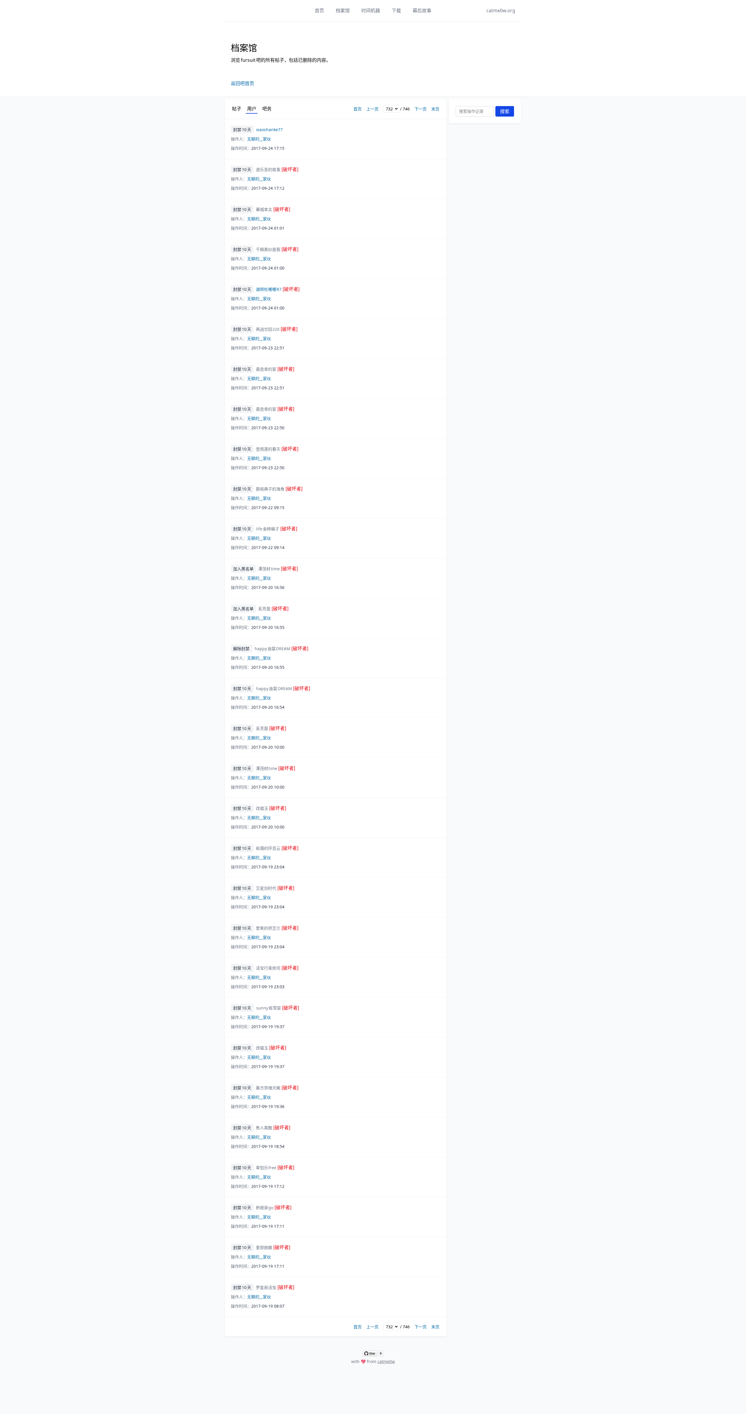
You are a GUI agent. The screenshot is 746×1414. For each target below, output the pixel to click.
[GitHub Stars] (373, 1353)
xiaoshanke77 (269, 129)
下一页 (420, 109)
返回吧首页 (242, 83)
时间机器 (370, 10)
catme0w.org (500, 10)
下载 (396, 10)
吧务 (267, 108)
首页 (319, 10)
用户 (251, 108)
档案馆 (343, 10)
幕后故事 (422, 10)
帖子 (236, 108)
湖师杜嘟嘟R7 (278, 289)
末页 (435, 109)
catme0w (386, 1361)
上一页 (372, 109)
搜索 (504, 111)
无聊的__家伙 (259, 139)
